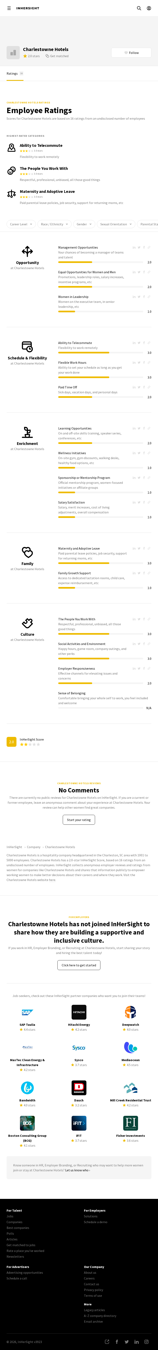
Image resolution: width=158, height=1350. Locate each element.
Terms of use (93, 1295)
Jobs (10, 1216)
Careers (89, 1278)
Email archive (93, 1321)
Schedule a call (17, 1278)
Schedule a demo (95, 1222)
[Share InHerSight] (107, 1342)
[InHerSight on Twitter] (127, 1342)
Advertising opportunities (25, 1272)
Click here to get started (79, 965)
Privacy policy (93, 1290)
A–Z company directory (100, 1316)
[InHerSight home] (28, 8)
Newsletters (15, 1256)
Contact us (91, 1284)
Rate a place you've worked (25, 1251)
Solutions (91, 1216)
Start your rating (79, 820)
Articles (12, 1239)
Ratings (15, 73)
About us (90, 1272)
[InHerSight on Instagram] (146, 1342)
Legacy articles (94, 1310)
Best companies (18, 1228)
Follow (134, 53)
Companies (14, 1222)
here (52, 880)
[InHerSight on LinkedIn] (137, 1342)
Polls (10, 1233)
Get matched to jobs (21, 1245)
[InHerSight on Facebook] (117, 1342)
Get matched (59, 56)
